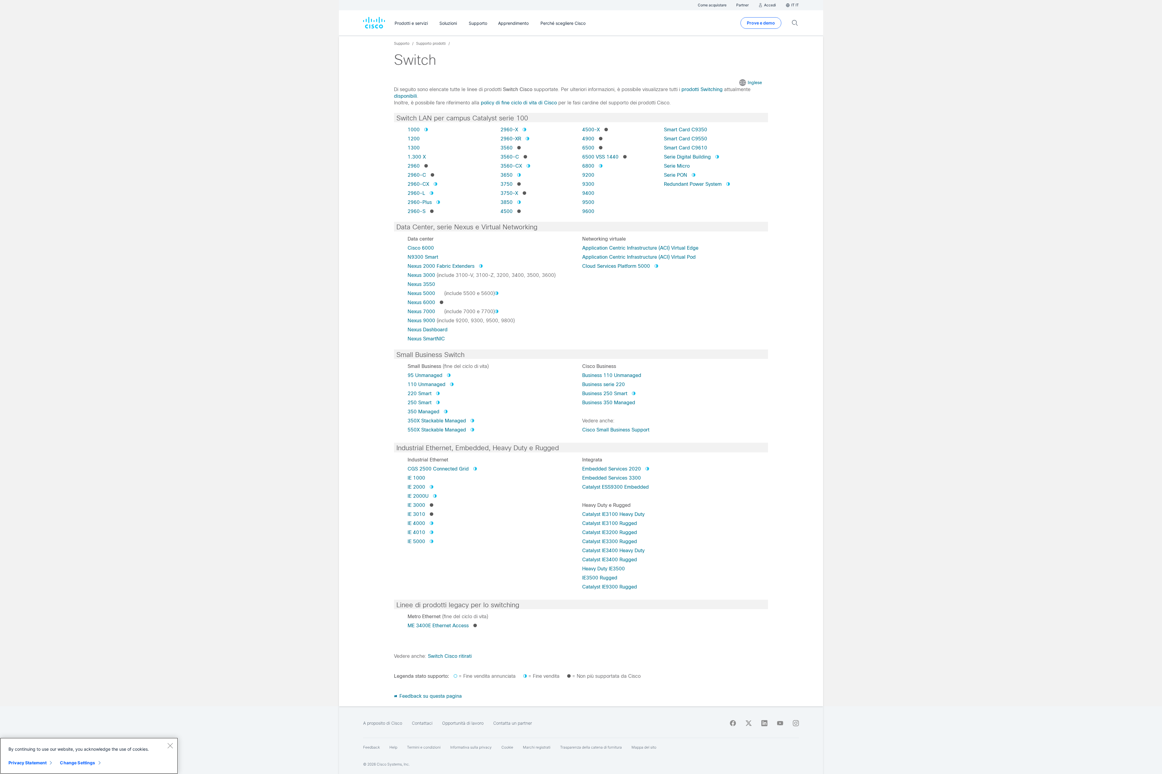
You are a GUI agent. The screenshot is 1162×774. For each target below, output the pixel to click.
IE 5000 (416, 541)
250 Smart (420, 402)
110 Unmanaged (426, 384)
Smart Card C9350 (685, 129)
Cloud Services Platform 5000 (616, 266)
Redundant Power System (693, 184)
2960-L (416, 193)
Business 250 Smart (604, 393)
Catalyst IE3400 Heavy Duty (613, 550)
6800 (588, 166)
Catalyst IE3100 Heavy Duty (613, 514)
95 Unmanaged (425, 375)
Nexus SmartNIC (426, 338)
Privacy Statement (27, 762)
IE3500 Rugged (599, 577)
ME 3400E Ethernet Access (438, 625)
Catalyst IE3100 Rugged (609, 523)
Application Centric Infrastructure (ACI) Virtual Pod (639, 257)
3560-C (510, 156)
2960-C (417, 175)
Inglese (755, 82)
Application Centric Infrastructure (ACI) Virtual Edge (640, 248)
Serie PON (675, 175)
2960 (414, 166)
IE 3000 (416, 505)
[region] (89, 756)
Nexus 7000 (421, 311)
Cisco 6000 (421, 248)
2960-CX (418, 184)
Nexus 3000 (421, 275)
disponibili (405, 96)
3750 (507, 184)
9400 (588, 193)
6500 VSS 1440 (600, 156)
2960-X (509, 129)
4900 (588, 138)
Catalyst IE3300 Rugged (609, 541)
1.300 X (417, 156)
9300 (588, 184)
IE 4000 (416, 523)
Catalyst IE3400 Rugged (609, 559)
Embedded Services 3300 (611, 477)
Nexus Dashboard (428, 329)
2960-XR (511, 138)
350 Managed (423, 411)
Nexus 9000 (421, 320)
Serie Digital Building (687, 156)
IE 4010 (416, 532)
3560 (507, 147)
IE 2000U (418, 496)
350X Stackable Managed (437, 420)
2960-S (416, 211)
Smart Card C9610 (685, 147)
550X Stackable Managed (437, 429)
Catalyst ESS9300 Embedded (615, 487)
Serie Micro (677, 166)
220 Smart (420, 393)
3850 (507, 202)
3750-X (509, 193)
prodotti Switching (702, 89)
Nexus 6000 (421, 302)
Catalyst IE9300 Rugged (609, 586)
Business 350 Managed (608, 402)
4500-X (591, 129)
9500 (588, 202)
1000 (414, 129)
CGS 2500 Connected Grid (438, 468)
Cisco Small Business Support (615, 429)
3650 (507, 175)
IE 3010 (416, 514)
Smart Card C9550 (685, 138)
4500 (507, 211)
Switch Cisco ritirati (450, 656)
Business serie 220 (603, 384)
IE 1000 (416, 477)
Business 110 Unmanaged (611, 375)
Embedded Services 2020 (611, 468)
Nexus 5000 (421, 293)
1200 (414, 138)
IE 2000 (416, 487)
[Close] (170, 746)
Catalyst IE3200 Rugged (609, 532)
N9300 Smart (423, 257)
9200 (588, 175)
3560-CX (511, 166)
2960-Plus (420, 202)
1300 (414, 147)
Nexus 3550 (421, 284)
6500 (588, 147)
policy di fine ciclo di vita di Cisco (519, 102)
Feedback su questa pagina (430, 696)
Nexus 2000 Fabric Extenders (441, 266)
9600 (588, 211)
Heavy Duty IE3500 (603, 568)
